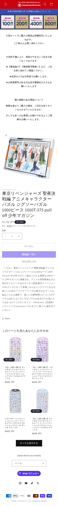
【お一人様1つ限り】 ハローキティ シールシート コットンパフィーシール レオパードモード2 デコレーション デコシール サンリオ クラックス (42, 372)
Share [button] (7, 318)
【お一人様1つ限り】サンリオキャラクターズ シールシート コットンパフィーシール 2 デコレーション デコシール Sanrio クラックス (15, 372)
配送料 (9, 226)
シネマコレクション (24, 501)
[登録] (43, 463)
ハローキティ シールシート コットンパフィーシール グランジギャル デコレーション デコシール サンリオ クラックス (15, 423)
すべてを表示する (29, 443)
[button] (6, 4)
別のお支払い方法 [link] (29, 261)
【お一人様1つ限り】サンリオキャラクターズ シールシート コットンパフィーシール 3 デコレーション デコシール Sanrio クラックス (42, 424)
